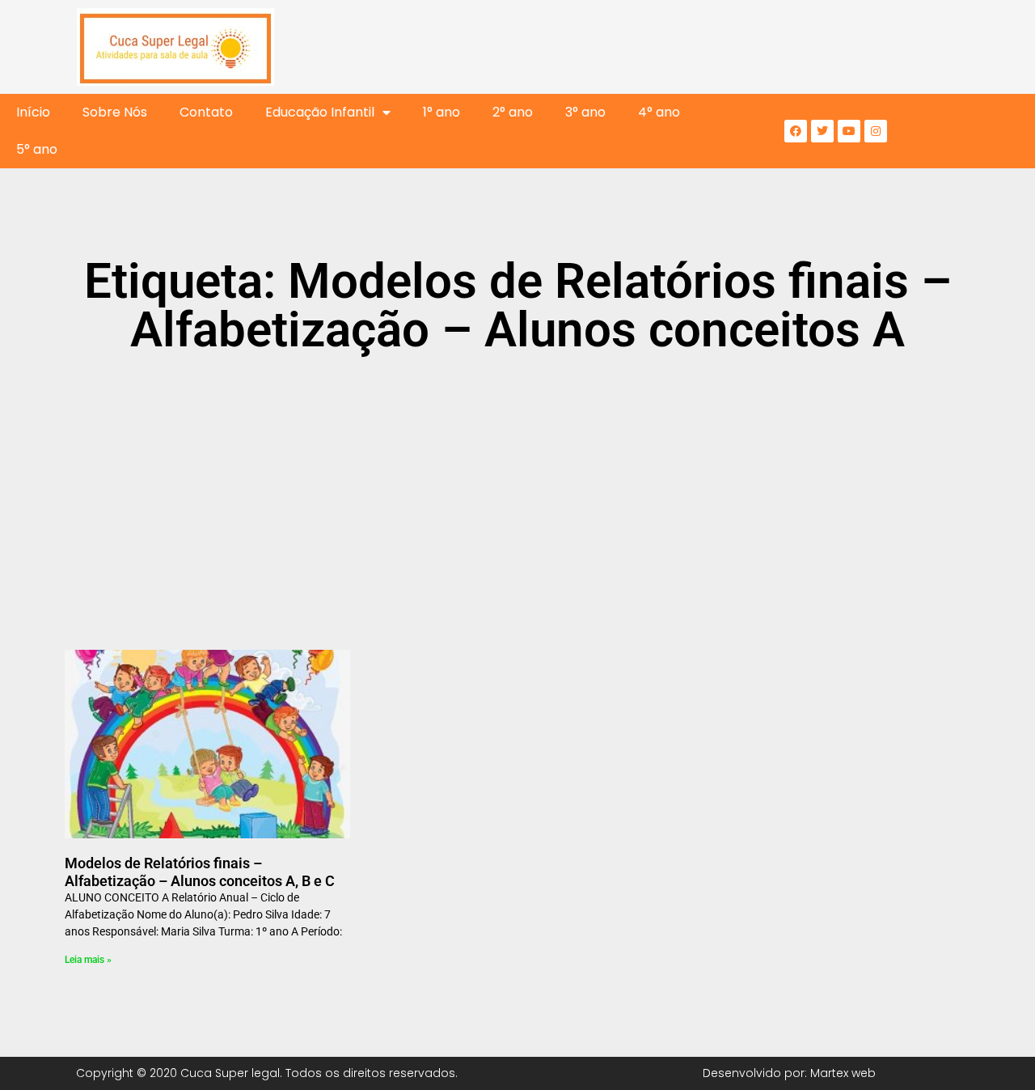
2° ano (512, 112)
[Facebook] (795, 131)
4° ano (659, 112)
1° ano (441, 112)
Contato (206, 112)
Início (33, 112)
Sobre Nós (114, 112)
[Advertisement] (517, 492)
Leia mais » (88, 959)
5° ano (36, 149)
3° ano (585, 112)
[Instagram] (875, 131)
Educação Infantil (319, 112)
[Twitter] (822, 131)
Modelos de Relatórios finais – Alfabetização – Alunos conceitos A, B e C (200, 872)
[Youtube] (849, 131)
